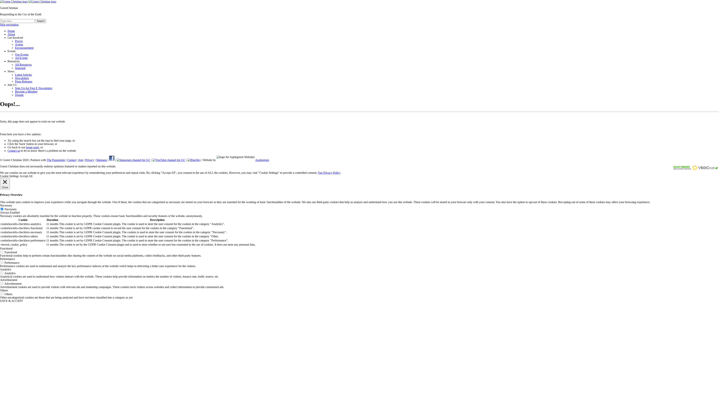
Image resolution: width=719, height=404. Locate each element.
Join (80, 160)
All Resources (23, 64)
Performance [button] (7, 259)
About (11, 34)
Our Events (21, 54)
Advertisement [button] (8, 279)
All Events (21, 57)
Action (19, 44)
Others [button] (4, 290)
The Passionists (56, 160)
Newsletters (22, 78)
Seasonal (20, 68)
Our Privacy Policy (329, 172)
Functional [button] (6, 248)
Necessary (10, 209)
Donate (19, 95)
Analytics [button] (5, 269)
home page (32, 147)
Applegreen (262, 160)
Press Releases (23, 81)
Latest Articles (23, 74)
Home (11, 31)
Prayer (19, 41)
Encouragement (24, 47)
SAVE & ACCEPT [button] (11, 300)
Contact (71, 160)
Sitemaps (101, 160)
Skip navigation (9, 24)
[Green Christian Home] (14, 1)
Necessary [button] (6, 205)
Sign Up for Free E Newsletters (33, 88)
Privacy (89, 160)
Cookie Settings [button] (9, 176)
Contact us (13, 150)
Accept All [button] (26, 176)
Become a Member (26, 91)
